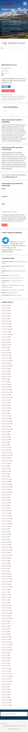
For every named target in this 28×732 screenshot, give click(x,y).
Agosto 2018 (5, 558)
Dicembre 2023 (5, 389)
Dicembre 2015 (5, 642)
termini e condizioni (13, 211)
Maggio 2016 (5, 629)
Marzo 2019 (5, 539)
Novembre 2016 (6, 613)
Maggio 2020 (5, 502)
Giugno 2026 (5, 310)
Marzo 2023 (5, 413)
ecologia (3, 98)
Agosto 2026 (5, 305)
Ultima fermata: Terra (9, 65)
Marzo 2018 (5, 571)
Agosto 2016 (5, 621)
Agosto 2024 (5, 368)
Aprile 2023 (4, 410)
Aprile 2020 (4, 505)
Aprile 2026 (4, 316)
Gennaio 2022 (5, 450)
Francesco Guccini (14, 275)
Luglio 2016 (5, 623)
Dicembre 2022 (5, 421)
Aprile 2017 (4, 600)
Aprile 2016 (4, 631)
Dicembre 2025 (5, 326)
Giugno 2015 (5, 658)
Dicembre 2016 (5, 610)
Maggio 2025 (5, 345)
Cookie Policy (12, 714)
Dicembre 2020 (5, 484)
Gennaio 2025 (5, 355)
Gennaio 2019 (5, 544)
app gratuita (14, 249)
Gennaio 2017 (5, 608)
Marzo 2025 (5, 350)
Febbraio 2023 (5, 416)
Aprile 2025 (4, 347)
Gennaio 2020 (5, 513)
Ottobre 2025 (5, 331)
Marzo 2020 (5, 508)
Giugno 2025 (5, 342)
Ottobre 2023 (5, 395)
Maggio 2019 (5, 534)
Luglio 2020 (5, 497)
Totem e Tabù (9, 94)
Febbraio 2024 (5, 384)
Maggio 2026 (5, 313)
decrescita (16, 96)
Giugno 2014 (5, 689)
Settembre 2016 (6, 618)
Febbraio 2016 (5, 636)
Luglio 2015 (5, 655)
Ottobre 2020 (5, 489)
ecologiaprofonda (20, 98)
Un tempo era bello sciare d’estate (14, 278)
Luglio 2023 (5, 402)
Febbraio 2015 (5, 668)
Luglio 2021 (5, 466)
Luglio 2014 (5, 686)
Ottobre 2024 (5, 363)
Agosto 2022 (5, 431)
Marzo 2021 (5, 476)
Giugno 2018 (5, 563)
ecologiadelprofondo (11, 98)
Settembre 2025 (6, 334)
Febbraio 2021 (5, 479)
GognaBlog (7, 3)
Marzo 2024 (5, 381)
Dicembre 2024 (5, 358)
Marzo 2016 (5, 634)
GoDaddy (17, 729)
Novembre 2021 (6, 455)
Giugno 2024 (5, 374)
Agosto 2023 (5, 400)
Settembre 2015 (6, 650)
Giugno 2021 (5, 468)
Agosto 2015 (5, 652)
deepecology (22, 96)
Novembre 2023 (6, 392)
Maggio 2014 (5, 692)
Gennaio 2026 (5, 324)
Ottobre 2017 (5, 584)
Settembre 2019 (6, 523)
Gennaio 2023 (5, 418)
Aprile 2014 (4, 694)
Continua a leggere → (8, 90)
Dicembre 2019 (5, 515)
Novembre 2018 (6, 550)
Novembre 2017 (6, 581)
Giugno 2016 (5, 626)
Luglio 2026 (5, 308)
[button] (25, 3)
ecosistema (4, 99)
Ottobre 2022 (5, 426)
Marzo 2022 (5, 444)
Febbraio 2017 (5, 605)
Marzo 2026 (5, 318)
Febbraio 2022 (5, 447)
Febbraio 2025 (5, 352)
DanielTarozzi (10, 96)
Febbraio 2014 (5, 700)
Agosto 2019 (5, 526)
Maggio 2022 (5, 439)
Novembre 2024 (6, 360)
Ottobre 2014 (5, 679)
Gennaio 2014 (5, 702)
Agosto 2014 (5, 684)
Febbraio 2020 (5, 510)
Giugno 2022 (5, 437)
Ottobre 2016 (5, 615)
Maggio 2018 (5, 565)
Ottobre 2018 (5, 552)
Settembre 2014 (6, 681)
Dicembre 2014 (5, 673)
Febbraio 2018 (5, 573)
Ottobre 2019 (5, 521)
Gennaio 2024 (5, 387)
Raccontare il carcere (12, 292)
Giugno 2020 (5, 500)
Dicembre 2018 (5, 547)
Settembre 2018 (6, 555)
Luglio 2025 (5, 339)
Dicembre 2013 (5, 705)
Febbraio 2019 (5, 542)
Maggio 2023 (5, 408)
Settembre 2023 (6, 397)
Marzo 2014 (5, 697)
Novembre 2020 (6, 487)
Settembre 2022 (6, 429)
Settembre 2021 (6, 460)
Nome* (4, 188)
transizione (20, 99)
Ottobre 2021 (5, 458)
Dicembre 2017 (5, 579)
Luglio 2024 (5, 371)
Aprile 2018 (4, 568)
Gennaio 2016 (5, 639)
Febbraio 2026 (5, 321)
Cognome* (5, 196)
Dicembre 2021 (5, 452)
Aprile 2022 (4, 442)
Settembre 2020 (6, 492)
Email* (3, 204)
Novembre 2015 (6, 644)
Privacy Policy (5, 714)
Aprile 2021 (4, 473)
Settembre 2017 (6, 586)
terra (16, 99)
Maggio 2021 (5, 471)
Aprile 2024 (4, 379)
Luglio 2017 (5, 592)
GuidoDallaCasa (10, 99)
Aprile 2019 (4, 537)
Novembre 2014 (6, 676)
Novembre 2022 (6, 423)
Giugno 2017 (5, 594)
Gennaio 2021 (5, 481)
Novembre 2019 (6, 518)
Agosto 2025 (5, 337)
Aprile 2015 (4, 663)
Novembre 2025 (6, 329)
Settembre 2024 (6, 366)
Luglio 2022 (5, 434)
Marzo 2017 (5, 602)
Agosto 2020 (5, 494)
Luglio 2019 (5, 529)
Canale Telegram (20, 241)
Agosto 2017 (5, 589)
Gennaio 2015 (5, 671)
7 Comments (6, 73)
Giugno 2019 (5, 531)
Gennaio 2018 (5, 576)
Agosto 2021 (5, 463)
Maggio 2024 (5, 376)
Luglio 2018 (5, 560)
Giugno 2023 (5, 405)
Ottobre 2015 (5, 647)
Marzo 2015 (5, 665)
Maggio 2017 (5, 597)
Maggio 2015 (5, 660)
